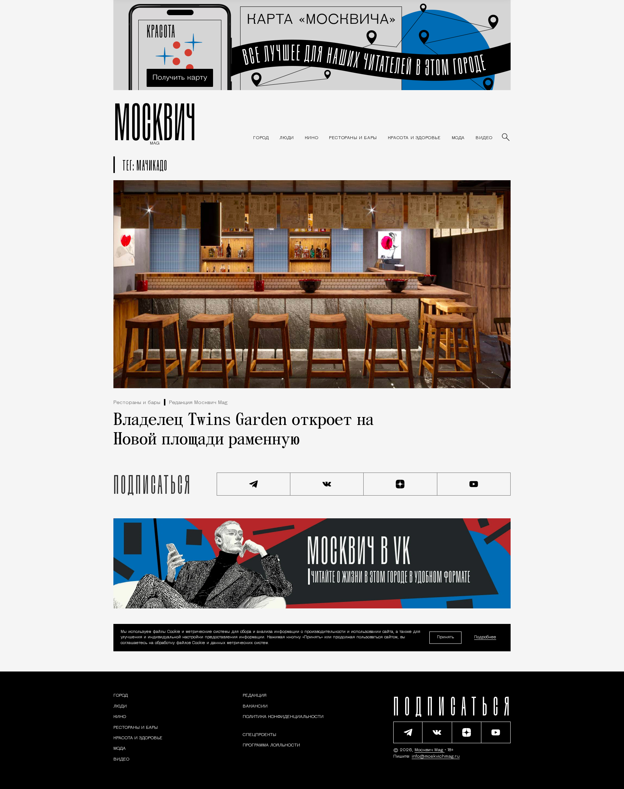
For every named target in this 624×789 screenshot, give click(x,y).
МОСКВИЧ (154, 121)
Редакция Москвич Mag (198, 402)
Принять (445, 637)
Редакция (254, 695)
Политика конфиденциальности (283, 717)
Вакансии (255, 706)
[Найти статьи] (506, 137)
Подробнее (485, 638)
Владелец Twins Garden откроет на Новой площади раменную (243, 430)
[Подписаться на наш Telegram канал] (253, 484)
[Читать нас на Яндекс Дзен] (400, 484)
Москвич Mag (430, 750)
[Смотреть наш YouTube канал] (474, 484)
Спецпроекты (259, 735)
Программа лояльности (271, 745)
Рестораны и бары (136, 402)
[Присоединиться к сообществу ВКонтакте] (327, 484)
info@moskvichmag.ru (436, 756)
